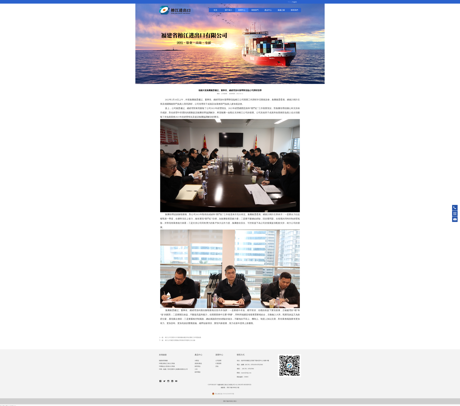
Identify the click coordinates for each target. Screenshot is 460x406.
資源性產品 (198, 363)
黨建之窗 (281, 10)
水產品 (197, 360)
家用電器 (197, 372)
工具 (196, 369)
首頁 (215, 10)
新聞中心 (241, 10)
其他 (217, 366)
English (294, 2)
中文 (289, 2)
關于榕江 (228, 10)
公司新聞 (218, 360)
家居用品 (197, 366)
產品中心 (268, 10)
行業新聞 (218, 363)
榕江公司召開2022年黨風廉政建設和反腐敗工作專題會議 (183, 337)
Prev (4, 42)
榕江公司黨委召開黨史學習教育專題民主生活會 (180, 340)
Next (455, 42)
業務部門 (255, 10)
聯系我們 (294, 10)
